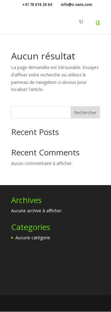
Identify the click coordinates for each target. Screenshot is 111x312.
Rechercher (85, 112)
